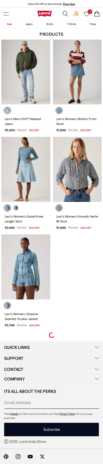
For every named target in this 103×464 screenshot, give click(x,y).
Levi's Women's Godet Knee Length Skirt (24, 219)
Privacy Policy (67, 413)
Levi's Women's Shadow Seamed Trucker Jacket (21, 316)
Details (14, 413)
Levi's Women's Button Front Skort (76, 121)
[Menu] (6, 13)
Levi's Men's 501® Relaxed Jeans (23, 121)
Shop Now (69, 3)
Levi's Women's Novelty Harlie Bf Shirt (77, 219)
